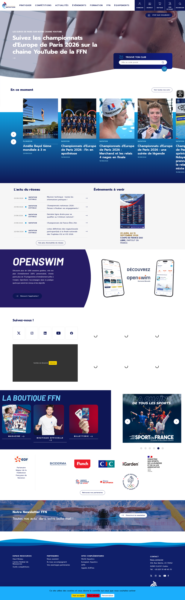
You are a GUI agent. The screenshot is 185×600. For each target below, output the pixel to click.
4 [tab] (154, 448)
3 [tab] (150, 448)
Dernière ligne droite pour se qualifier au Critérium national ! (60, 215)
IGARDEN (131, 464)
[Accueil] (8, 5)
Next (13, 142)
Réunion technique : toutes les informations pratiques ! (60, 198)
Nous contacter (156, 560)
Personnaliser (107, 595)
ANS (82, 481)
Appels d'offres (87, 568)
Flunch (82, 464)
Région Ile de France (106, 482)
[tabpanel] (152, 419)
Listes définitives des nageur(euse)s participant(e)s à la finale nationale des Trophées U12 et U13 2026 (62, 232)
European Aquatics (89, 562)
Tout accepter (78, 595)
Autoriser (53, 363)
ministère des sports (155, 464)
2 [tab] (145, 448)
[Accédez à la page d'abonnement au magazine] (16, 419)
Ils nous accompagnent (57, 562)
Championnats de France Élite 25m (62, 223)
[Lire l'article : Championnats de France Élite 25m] (87, 223)
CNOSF (131, 482)
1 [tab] (141, 448)
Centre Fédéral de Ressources (20, 563)
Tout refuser (93, 595)
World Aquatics (87, 559)
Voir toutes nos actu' (162, 90)
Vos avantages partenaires (58, 565)
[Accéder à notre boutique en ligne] (50, 420)
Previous (13, 134)
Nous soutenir (53, 559)
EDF (21, 459)
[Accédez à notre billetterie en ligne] (83, 419)
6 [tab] (163, 448)
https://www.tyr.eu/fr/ (152, 419)
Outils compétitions (21, 567)
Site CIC (106, 464)
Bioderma (58, 464)
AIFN (83, 565)
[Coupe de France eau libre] (132, 219)
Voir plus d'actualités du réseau (50, 243)
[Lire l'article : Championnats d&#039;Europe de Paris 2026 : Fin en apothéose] (78, 118)
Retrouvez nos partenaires (92, 492)
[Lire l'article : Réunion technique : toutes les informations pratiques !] (87, 198)
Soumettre (164, 69)
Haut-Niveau (18, 559)
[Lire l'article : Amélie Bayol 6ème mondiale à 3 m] (40, 118)
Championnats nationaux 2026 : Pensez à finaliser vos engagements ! (63, 207)
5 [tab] (158, 448)
